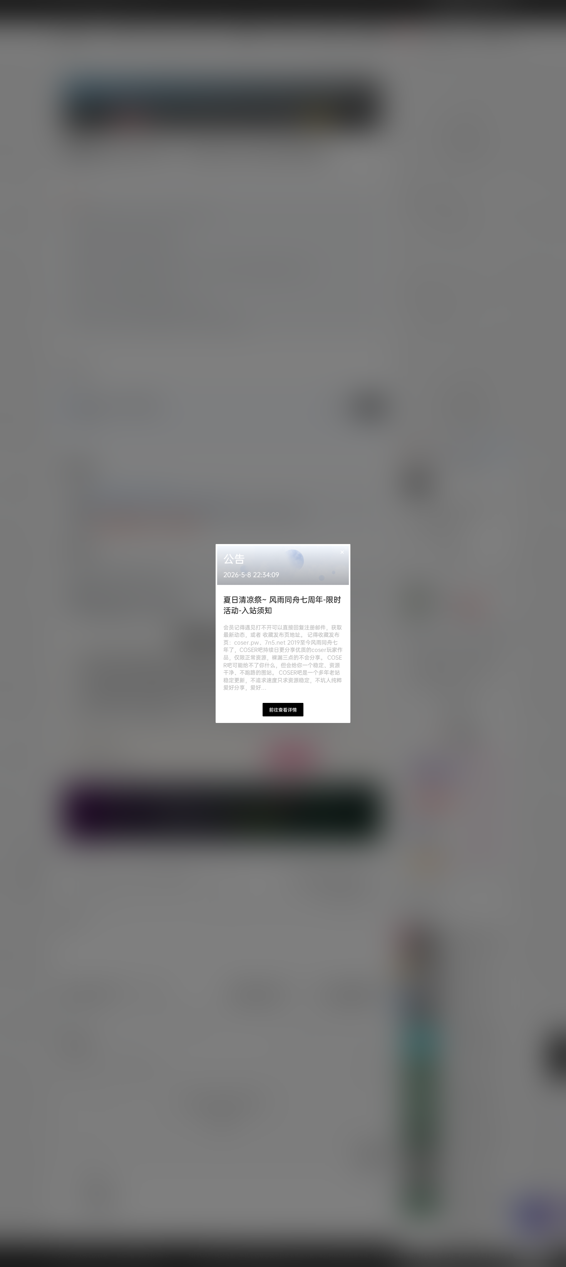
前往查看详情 (283, 709)
